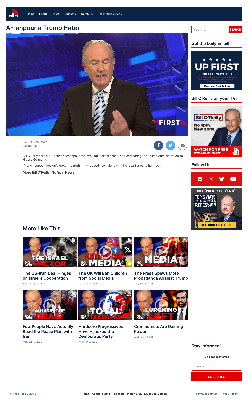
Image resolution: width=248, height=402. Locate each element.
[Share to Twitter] (170, 145)
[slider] (97, 124)
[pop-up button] (177, 130)
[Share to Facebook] (158, 145)
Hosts (55, 14)
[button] (97, 85)
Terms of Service (206, 393)
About (43, 14)
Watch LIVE (87, 14)
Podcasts (70, 14)
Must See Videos (111, 14)
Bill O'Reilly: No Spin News (53, 172)
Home (30, 14)
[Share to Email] (182, 145)
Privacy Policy (229, 393)
